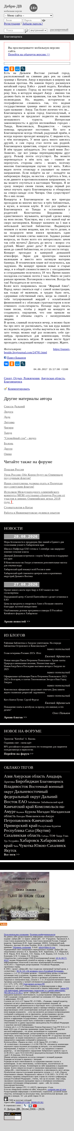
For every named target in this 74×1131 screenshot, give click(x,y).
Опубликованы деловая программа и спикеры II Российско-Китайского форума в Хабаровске (33, 612)
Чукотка (26, 845)
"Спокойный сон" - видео (20, 438)
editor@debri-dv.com (47, 947)
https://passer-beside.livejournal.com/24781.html (37, 351)
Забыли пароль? (32, 23)
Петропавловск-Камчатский (28, 820)
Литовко (9, 422)
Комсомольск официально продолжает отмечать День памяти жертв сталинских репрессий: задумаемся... (34, 691)
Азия (8, 776)
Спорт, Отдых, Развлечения (21, 378)
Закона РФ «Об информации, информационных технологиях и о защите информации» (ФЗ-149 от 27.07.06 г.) (36, 990)
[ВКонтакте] (6, 69)
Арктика (9, 781)
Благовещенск (13, 381)
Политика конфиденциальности (42, 934)
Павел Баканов (16, 357)
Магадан (43, 812)
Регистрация (12, 23)
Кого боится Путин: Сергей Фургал (21, 699)
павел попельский (58, 649)
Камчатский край (19, 806)
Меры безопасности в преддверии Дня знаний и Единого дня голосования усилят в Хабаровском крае (34, 543)
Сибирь (45, 836)
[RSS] (3, 924)
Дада (7, 417)
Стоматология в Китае (18, 507)
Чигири (8, 427)
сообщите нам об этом (57, 1089)
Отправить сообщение (22, 947)
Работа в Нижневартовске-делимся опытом (32, 512)
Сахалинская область (22, 835)
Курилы (30, 812)
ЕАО (22, 801)
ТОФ (52, 835)
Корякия (20, 812)
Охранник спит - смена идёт (17, 742)
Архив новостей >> (17, 621)
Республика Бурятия (49, 826)
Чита (15, 846)
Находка (20, 816)
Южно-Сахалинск (50, 845)
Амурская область (53, 378)
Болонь (8, 443)
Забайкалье (34, 802)
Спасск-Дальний (14, 406)
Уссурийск (13, 841)
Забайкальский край (52, 802)
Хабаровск (29, 840)
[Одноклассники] (11, 69)
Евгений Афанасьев (57, 656)
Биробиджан (27, 781)
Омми (8, 454)
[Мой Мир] (17, 69)
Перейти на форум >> (19, 753)
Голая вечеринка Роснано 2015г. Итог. (23, 653)
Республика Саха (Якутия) (27, 830)
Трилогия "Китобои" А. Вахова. (20, 738)
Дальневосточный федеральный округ (26, 794)
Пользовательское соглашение (16, 934)
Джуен (8, 448)
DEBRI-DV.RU (37, 1102)
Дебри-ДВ (13, 6)
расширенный (59, 29)
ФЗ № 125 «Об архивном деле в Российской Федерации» (40, 971)
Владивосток (16, 786)
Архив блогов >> (15, 717)
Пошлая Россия (14, 469)
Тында (8, 432)
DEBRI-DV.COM (23, 1102)
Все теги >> (12, 854)
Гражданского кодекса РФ (34, 984)
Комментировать (19, 388)
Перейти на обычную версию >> (29, 54)
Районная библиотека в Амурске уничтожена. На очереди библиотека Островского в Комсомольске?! (32, 644)
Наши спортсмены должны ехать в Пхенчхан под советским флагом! (33, 485)
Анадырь (54, 776)
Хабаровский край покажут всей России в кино (27, 569)
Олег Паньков (61, 713)
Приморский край (20, 825)
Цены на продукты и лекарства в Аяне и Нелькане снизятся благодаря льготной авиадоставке (33, 605)
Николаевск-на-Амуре (40, 816)
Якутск (10, 850)
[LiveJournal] (23, 69)
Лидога (8, 411)
